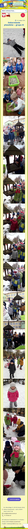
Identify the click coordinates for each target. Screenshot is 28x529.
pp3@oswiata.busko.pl (10, 513)
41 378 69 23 (7, 515)
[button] (2, 5)
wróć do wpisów (14, 499)
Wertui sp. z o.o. (16, 523)
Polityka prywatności (14, 521)
